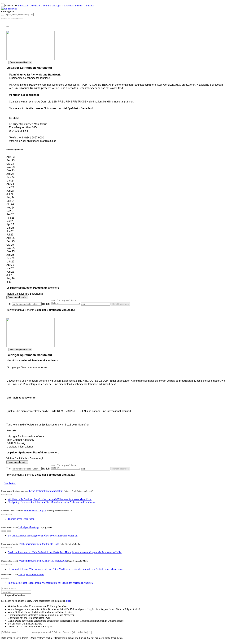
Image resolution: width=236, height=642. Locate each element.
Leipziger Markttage (28, 527)
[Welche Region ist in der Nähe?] (2, 18)
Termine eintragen (52, 5)
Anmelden (89, 5)
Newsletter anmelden (72, 5)
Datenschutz (36, 5)
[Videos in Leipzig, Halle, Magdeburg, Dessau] (9, 18)
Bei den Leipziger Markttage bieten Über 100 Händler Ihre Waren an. (43, 535)
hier (68, 600)
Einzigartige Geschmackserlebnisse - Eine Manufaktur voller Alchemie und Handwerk (51, 502)
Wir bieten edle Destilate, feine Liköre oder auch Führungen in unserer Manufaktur (50, 499)
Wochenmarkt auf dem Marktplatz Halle (38, 544)
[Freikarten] (5, 18)
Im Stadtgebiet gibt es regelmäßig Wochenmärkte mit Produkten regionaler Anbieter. (50, 582)
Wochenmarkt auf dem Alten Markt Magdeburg (42, 560)
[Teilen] (7, 26)
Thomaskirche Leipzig (35, 510)
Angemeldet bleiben (14, 595)
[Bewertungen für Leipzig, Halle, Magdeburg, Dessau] (18, 18)
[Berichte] (10, 494)
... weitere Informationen (20, 446)
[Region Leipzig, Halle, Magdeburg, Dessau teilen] (15, 18)
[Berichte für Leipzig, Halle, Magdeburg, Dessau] (22, 18)
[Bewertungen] (7, 494)
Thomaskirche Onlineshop (21, 519)
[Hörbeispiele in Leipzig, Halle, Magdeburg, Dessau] (12, 18)
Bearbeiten (10, 483)
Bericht (46, 303)
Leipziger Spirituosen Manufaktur (46, 491)
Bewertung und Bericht (20, 62)
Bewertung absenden (17, 297)
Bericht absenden (120, 304)
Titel (8, 303)
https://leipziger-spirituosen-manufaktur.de (32, 141)
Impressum (23, 5)
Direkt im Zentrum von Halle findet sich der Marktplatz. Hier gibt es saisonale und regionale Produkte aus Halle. (65, 552)
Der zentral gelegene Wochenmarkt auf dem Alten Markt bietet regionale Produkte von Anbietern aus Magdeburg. (65, 569)
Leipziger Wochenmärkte (31, 574)
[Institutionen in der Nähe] (2, 494)
